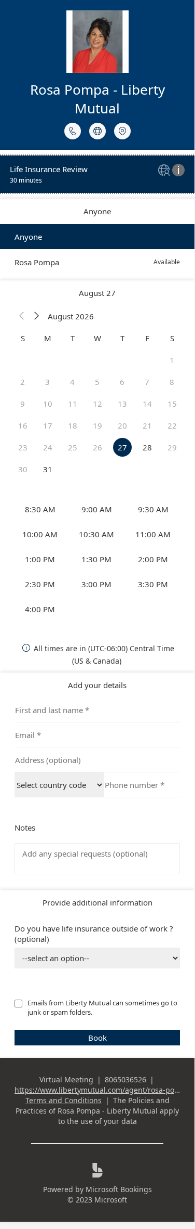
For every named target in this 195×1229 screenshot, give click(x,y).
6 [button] (122, 382)
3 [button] (47, 382)
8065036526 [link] (125, 1079)
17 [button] (47, 425)
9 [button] (22, 403)
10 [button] (47, 403)
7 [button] (147, 382)
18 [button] (72, 425)
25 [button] (72, 447)
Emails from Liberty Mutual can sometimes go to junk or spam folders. (103, 1007)
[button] (22, 316)
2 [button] (22, 382)
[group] (97, 559)
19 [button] (97, 425)
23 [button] (22, 447)
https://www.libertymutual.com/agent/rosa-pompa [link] (102, 1090)
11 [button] (72, 403)
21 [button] (147, 425)
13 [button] (122, 403)
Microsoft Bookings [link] (119, 1189)
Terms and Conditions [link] (63, 1100)
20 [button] (122, 425)
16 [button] (22, 425)
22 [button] (172, 425)
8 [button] (172, 382)
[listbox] (97, 249)
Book (97, 1037)
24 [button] (47, 447)
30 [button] (22, 469)
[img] (165, 171)
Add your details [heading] (97, 685)
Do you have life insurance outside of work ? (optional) (94, 933)
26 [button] (97, 447)
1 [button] (172, 360)
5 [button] (97, 382)
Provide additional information (97, 902)
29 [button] (172, 447)
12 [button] (97, 403)
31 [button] (47, 469)
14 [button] (147, 403)
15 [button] (172, 403)
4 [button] (72, 382)
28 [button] (147, 447)
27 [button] (122, 447)
